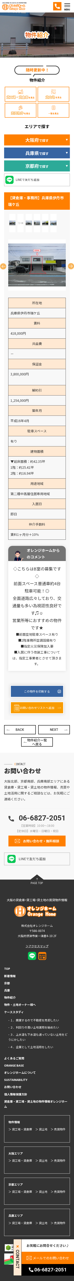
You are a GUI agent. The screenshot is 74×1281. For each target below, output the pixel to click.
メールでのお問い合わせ (51, 1257)
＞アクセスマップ (37, 946)
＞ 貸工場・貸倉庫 (20, 1129)
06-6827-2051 (42, 818)
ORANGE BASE (14, 1065)
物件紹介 (10, 997)
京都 (7, 983)
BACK (20, 730)
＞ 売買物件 (58, 1129)
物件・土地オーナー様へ (20, 1005)
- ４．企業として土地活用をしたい (30, 1047)
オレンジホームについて (20, 1072)
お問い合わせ (12, 1087)
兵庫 (7, 990)
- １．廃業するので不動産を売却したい (33, 1020)
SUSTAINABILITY (15, 1080)
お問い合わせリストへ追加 (37, 708)
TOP (7, 969)
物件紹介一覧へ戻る (37, 742)
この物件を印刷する (37, 691)
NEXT (54, 730)
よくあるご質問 (14, 1058)
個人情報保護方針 (15, 1094)
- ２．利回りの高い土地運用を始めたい (33, 1027)
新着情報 (10, 976)
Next (69, 264)
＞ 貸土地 (41, 1129)
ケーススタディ (14, 1012)
